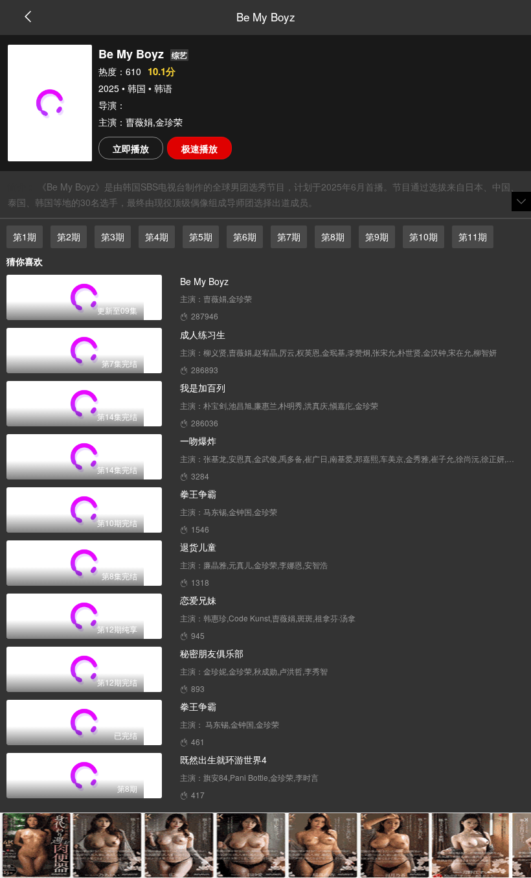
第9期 (377, 236)
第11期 (472, 236)
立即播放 (131, 148)
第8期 (333, 236)
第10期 (423, 236)
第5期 (200, 236)
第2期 (68, 236)
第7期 (288, 236)
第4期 (156, 236)
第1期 (24, 236)
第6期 (244, 236)
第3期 (112, 236)
